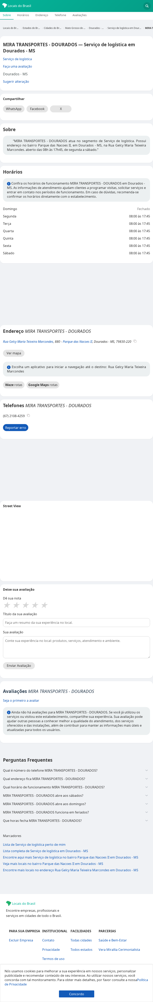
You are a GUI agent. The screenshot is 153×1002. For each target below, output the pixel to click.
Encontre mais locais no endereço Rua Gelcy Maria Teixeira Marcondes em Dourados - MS (70, 870)
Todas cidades (81, 940)
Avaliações (80, 15)
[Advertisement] (76, 294)
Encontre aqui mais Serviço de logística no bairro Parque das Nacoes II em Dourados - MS (70, 857)
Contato (48, 940)
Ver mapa (14, 353)
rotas (13, 385)
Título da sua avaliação (20, 614)
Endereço (41, 15)
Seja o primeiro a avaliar (21, 700)
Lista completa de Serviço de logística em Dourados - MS (45, 851)
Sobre (7, 15)
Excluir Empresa (21, 940)
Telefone (60, 15)
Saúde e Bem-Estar (113, 940)
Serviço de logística (17, 59)
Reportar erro (15, 427)
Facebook (37, 109)
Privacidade (51, 949)
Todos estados (81, 949)
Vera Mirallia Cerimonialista (119, 949)
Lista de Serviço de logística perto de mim (34, 844)
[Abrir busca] (147, 6)
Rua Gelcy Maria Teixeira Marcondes (28, 341)
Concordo (76, 994)
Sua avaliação (13, 632)
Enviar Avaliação (19, 665)
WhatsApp (14, 109)
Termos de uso (53, 959)
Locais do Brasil (19, 6)
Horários (23, 15)
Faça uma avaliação (17, 66)
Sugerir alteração (16, 81)
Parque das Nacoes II (77, 341)
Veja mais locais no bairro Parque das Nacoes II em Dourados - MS (53, 864)
